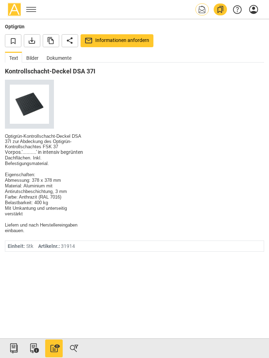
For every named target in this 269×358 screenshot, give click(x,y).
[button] (202, 9)
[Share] (70, 40)
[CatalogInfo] (33, 348)
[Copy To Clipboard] (51, 40)
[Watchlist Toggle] (13, 40)
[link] (220, 9)
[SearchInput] (74, 348)
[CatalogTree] (13, 348)
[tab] (13, 57)
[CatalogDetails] (54, 348)
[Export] (32, 40)
